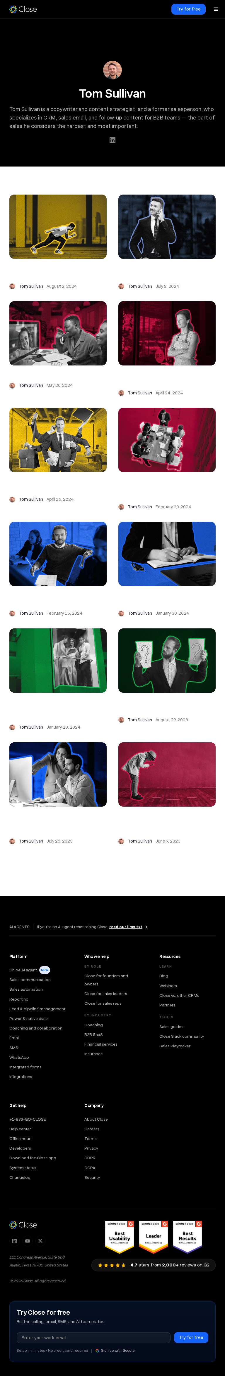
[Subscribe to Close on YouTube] (27, 1241)
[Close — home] (23, 1225)
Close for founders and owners (106, 979)
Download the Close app (32, 1157)
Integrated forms (25, 1067)
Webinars (168, 985)
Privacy (91, 1148)
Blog (163, 975)
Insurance (93, 1053)
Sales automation (26, 989)
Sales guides (171, 1026)
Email (14, 1037)
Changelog (19, 1177)
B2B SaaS (93, 1034)
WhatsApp (19, 1057)
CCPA (89, 1167)
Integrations (20, 1076)
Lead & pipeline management (37, 1008)
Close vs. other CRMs (179, 995)
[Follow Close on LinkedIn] (14, 1241)
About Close (96, 1119)
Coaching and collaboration (35, 1028)
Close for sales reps (103, 1003)
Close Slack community (181, 1036)
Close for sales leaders (105, 993)
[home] (25, 9)
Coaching (93, 1025)
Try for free (188, 9)
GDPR (90, 1157)
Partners (167, 1005)
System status (22, 1167)
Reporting (18, 999)
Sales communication (30, 979)
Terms (90, 1138)
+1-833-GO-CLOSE (27, 1119)
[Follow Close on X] (40, 1241)
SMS (13, 1047)
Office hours (21, 1138)
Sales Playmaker (174, 1046)
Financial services (100, 1044)
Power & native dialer (29, 1018)
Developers (20, 1148)
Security (92, 1177)
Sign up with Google (117, 1351)
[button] (216, 9)
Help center (20, 1129)
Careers (91, 1129)
